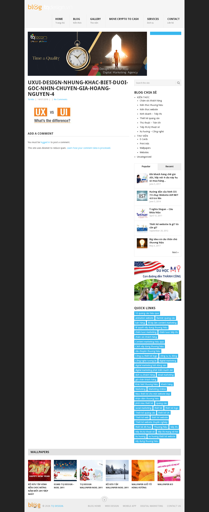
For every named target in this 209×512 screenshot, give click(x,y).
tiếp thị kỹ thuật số (145, 431)
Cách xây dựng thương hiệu (149, 346)
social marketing (143, 408)
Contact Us (174, 506)
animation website (144, 318)
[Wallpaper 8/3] (169, 470)
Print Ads (144, 143)
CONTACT (173, 20)
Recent (170, 166)
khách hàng (167, 384)
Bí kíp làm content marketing (162, 322)
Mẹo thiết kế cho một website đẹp (152, 393)
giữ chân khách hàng (145, 379)
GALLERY (95, 20)
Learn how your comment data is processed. (89, 148)
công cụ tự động (168, 356)
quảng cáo (161, 403)
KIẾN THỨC (143, 97)
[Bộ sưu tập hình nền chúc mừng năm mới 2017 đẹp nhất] (39, 470)
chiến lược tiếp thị (169, 332)
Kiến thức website (149, 109)
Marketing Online (157, 389)
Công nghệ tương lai (145, 360)
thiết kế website (160, 417)
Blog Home (94, 506)
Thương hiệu (160, 427)
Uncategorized (144, 156)
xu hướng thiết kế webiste (162, 436)
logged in (45, 142)
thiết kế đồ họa (143, 427)
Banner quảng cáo (165, 318)
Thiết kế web (142, 417)
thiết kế (158, 408)
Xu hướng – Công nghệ (152, 131)
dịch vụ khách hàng (145, 375)
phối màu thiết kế (144, 403)
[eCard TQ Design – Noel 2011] (65, 470)
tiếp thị (174, 427)
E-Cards (144, 139)
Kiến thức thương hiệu (151, 105)
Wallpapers (145, 148)
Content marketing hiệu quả (149, 341)
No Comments (60, 99)
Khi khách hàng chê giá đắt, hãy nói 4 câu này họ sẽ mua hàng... (163, 177)
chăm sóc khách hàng (146, 337)
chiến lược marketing (145, 332)
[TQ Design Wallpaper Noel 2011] (91, 470)
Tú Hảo (31, 99)
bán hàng (140, 322)
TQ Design (57, 506)
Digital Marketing (151, 506)
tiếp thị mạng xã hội (168, 431)
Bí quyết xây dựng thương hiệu (151, 327)
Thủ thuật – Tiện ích (150, 122)
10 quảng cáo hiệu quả (147, 313)
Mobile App (129, 506)
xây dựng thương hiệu (146, 441)
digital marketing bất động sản (150, 365)
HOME (60, 20)
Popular (146, 166)
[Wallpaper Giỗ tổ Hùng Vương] (143, 470)
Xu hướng (140, 436)
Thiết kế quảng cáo (150, 118)
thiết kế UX (163, 412)
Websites (144, 152)
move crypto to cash (124, 19)
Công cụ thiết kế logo (146, 356)
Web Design (112, 506)
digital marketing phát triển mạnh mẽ (154, 370)
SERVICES (153, 20)
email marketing (166, 375)
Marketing (140, 389)
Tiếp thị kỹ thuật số (150, 127)
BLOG (77, 20)
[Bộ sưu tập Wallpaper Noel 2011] (117, 470)
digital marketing (168, 360)
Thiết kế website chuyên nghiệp (151, 422)
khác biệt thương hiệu (146, 384)
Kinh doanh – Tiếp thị (151, 114)
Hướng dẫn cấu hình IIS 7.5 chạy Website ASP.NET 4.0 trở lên (163, 195)
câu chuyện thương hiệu (147, 351)
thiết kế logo (171, 408)
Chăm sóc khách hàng (151, 100)
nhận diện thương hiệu (147, 398)
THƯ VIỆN (142, 136)
